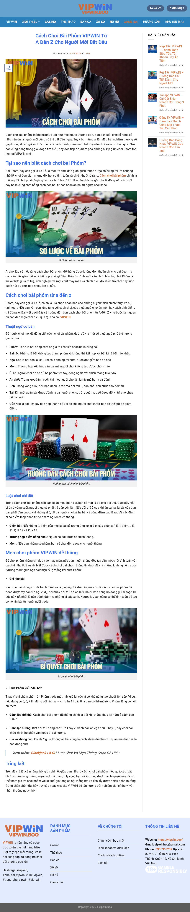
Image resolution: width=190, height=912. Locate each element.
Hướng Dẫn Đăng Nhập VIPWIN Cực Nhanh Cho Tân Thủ (171, 145)
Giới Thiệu (29, 22)
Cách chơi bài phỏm (113, 175)
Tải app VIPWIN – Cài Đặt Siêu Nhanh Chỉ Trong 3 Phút (171, 100)
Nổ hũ (114, 22)
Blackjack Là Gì (43, 753)
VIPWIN (65, 317)
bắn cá (85, 22)
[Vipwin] (95, 8)
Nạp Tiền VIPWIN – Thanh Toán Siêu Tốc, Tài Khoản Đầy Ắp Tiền (170, 53)
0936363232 (163, 849)
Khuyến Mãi (174, 22)
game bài (131, 22)
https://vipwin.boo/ (170, 839)
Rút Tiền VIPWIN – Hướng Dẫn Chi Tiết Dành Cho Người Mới (171, 78)
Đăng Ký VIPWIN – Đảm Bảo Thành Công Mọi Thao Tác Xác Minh (171, 123)
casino (50, 22)
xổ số (100, 22)
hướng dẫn (151, 22)
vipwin (11, 22)
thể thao (68, 22)
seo (88, 53)
